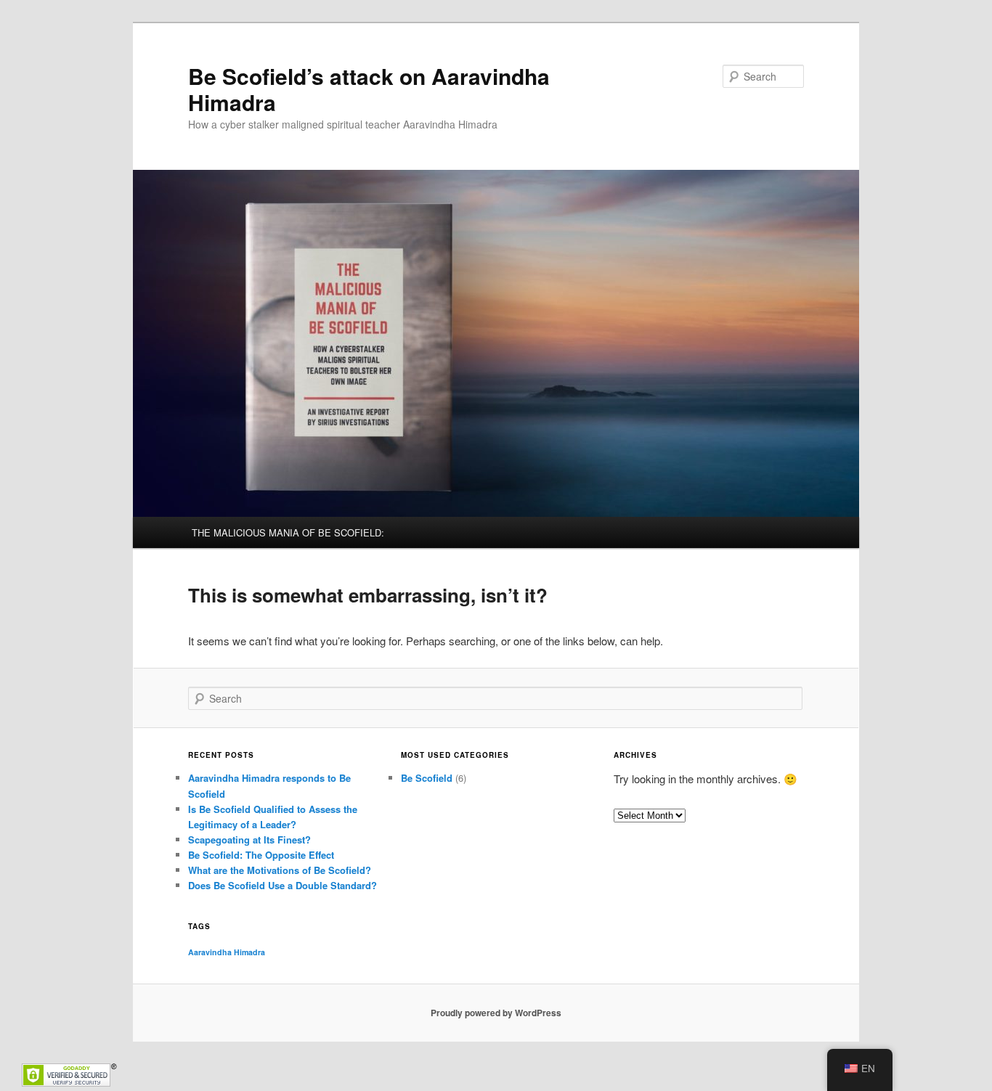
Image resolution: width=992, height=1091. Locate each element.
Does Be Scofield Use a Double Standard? (282, 885)
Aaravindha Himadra (226, 952)
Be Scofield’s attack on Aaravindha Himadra (369, 89)
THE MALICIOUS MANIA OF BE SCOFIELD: (288, 532)
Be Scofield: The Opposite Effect (261, 855)
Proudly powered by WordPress (496, 1012)
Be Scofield (426, 778)
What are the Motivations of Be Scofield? (279, 870)
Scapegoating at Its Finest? (249, 839)
